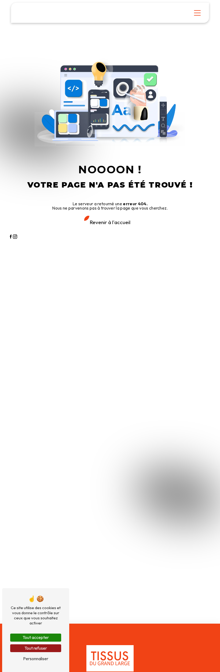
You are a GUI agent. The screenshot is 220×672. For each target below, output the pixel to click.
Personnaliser (35, 658)
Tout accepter (36, 637)
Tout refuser (35, 648)
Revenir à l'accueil (110, 222)
